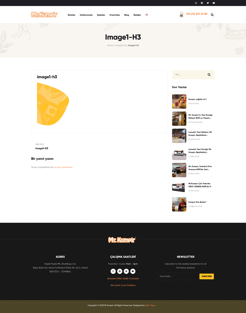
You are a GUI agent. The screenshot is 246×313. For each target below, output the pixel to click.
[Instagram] (196, 3)
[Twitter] (208, 3)
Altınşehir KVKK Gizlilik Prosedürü (123, 279)
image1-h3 (121, 45)
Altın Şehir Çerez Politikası (123, 285)
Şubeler (101, 15)
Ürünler (71, 15)
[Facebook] (202, 3)
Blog (126, 15)
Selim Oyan (150, 305)
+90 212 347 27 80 (196, 14)
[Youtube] (214, 3)
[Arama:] (187, 74)
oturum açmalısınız (63, 167)
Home (110, 45)
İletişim (137, 15)
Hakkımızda (86, 15)
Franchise (115, 15)
